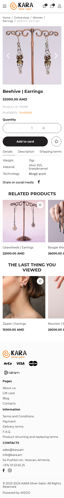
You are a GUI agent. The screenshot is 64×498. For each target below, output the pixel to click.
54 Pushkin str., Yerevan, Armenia (26, 460)
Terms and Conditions (18, 416)
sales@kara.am (13, 449)
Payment (9, 421)
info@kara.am (12, 455)
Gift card (9, 393)
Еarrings (8, 21)
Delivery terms (13, 426)
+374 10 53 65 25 (14, 465)
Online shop (21, 17)
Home (6, 17)
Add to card (25, 141)
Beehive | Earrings (28, 21)
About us (9, 388)
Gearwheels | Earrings (18, 247)
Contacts (9, 403)
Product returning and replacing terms (30, 437)
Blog (6, 398)
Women (38, 17)
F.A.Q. (7, 431)
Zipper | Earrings (14, 323)
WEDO (25, 492)
